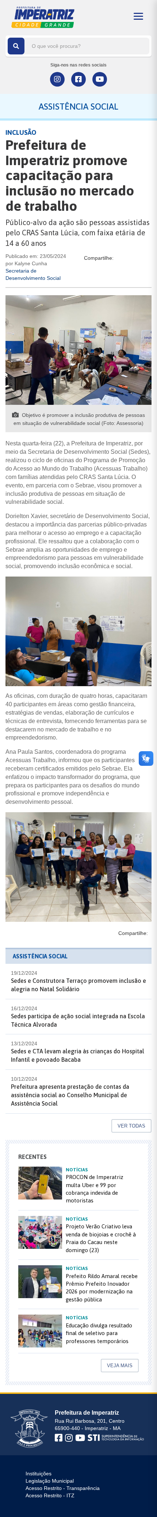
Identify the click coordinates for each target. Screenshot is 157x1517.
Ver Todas (131, 1126)
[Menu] (138, 16)
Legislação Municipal (50, 1481)
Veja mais (120, 1365)
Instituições (38, 1473)
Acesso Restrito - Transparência (63, 1488)
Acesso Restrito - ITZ (50, 1495)
